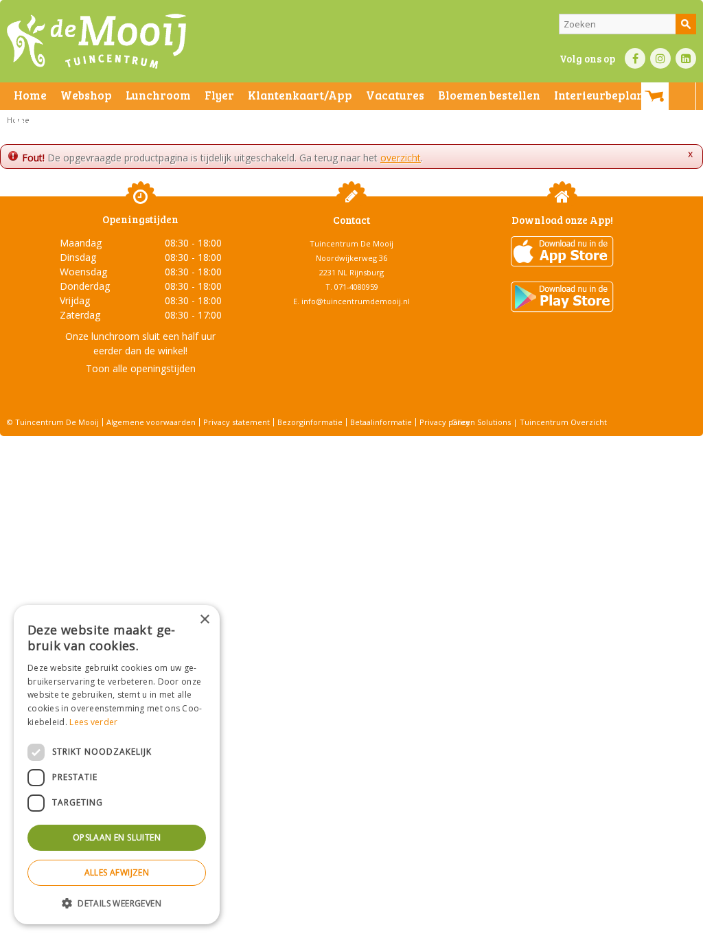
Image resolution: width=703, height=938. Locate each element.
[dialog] (117, 764)
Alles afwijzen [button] (117, 872)
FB (635, 58)
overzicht (400, 157)
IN (660, 58)
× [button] (204, 620)
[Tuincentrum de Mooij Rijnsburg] (96, 41)
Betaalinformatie (381, 422)
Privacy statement (236, 422)
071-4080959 (356, 287)
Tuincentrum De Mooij (351, 243)
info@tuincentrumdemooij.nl (355, 301)
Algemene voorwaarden (151, 422)
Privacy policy (444, 422)
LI (686, 58)
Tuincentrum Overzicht (563, 422)
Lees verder (93, 722)
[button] (116, 903)
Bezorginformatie (310, 422)
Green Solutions (481, 422)
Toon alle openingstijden (141, 368)
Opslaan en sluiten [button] (117, 837)
